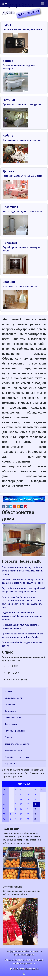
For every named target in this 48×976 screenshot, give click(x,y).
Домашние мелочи (14, 717)
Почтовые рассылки (15, 730)
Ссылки (8, 737)
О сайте (8, 691)
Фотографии (11, 724)
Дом (4, 3)
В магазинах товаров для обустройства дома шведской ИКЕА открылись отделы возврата (22, 571)
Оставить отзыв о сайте (17, 744)
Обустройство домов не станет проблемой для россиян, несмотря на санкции (23, 590)
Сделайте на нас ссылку (17, 757)
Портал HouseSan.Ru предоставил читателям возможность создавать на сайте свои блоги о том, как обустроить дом (22, 602)
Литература (10, 711)
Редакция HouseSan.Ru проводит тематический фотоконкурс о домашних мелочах (22, 616)
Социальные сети (13, 698)
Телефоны (10, 704)
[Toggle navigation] (42, 3)
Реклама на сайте (13, 750)
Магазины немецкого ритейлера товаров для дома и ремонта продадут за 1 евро (22, 581)
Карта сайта (11, 763)
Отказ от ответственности (18, 960)
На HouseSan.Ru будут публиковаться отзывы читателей (20, 627)
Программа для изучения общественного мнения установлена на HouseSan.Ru (22, 635)
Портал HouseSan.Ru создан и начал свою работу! (23, 644)
